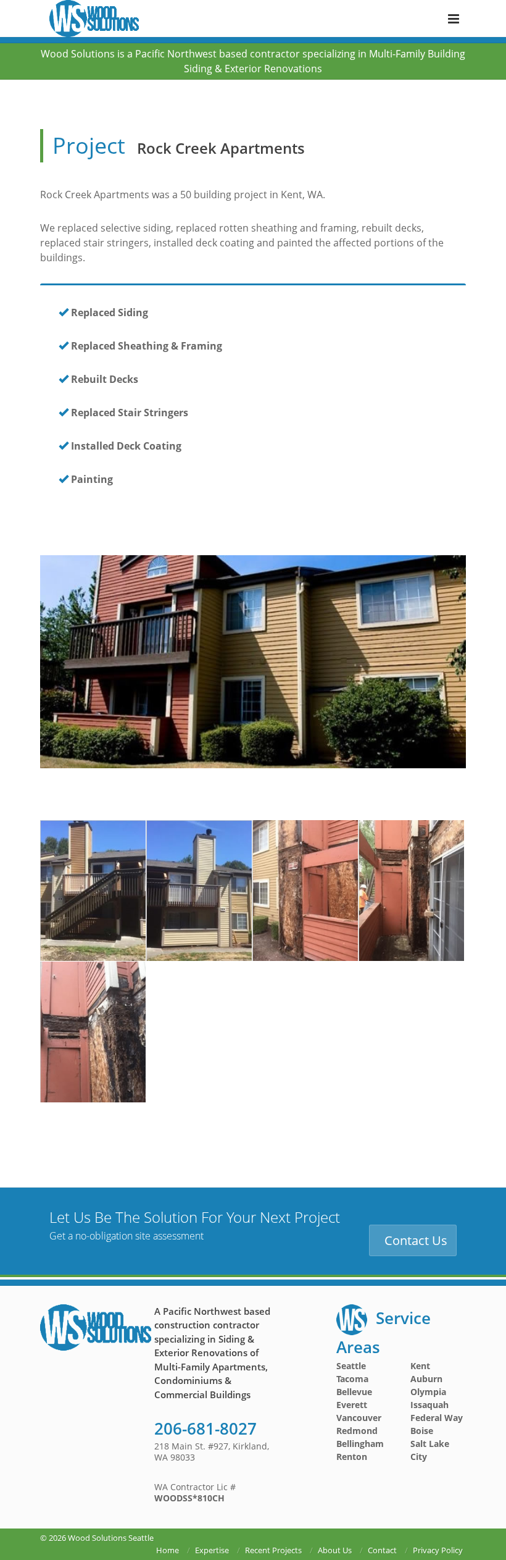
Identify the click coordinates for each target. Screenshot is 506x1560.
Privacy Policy (438, 1550)
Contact (382, 1550)
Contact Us (415, 1240)
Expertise (212, 1550)
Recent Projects (273, 1550)
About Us (335, 1550)
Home (167, 1550)
